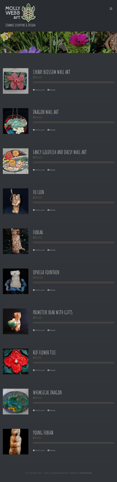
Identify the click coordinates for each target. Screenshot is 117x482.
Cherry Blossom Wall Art (51, 71)
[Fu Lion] (15, 201)
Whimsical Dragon (47, 392)
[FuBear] (15, 241)
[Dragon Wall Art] (15, 121)
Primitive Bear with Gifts (53, 312)
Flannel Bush (86, 473)
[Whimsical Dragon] (15, 401)
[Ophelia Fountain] (15, 281)
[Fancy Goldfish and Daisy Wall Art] (15, 161)
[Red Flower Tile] (15, 361)
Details (52, 90)
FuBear (38, 232)
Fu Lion (38, 191)
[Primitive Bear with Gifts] (15, 321)
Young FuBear (43, 432)
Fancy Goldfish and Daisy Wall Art (60, 151)
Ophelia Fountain (46, 272)
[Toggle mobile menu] (111, 8)
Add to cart (40, 90)
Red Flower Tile (44, 352)
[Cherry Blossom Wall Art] (15, 81)
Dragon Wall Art (46, 111)
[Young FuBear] (15, 441)
